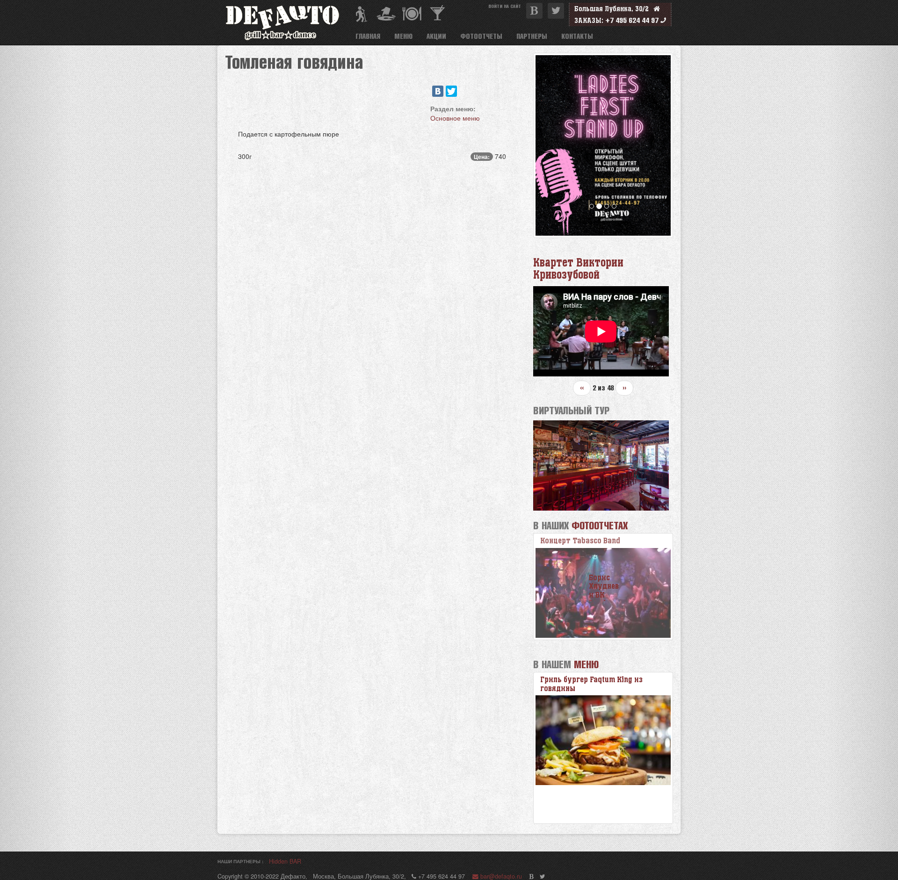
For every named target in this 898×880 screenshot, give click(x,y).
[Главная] (286, 22)
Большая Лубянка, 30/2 (613, 9)
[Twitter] (451, 91)
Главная (367, 36)
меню (586, 664)
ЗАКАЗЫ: (588, 20)
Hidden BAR (285, 861)
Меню (403, 36)
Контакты (577, 36)
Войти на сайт (504, 5)
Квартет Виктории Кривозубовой (578, 268)
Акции (436, 36)
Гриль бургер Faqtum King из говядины (591, 683)
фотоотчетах (600, 525)
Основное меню (455, 118)
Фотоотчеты (481, 36)
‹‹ (582, 387)
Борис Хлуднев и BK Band (584, 540)
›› (624, 387)
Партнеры (531, 36)
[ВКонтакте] (437, 91)
